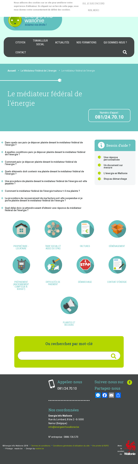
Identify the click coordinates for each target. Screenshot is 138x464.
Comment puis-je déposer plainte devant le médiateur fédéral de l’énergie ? (41, 163)
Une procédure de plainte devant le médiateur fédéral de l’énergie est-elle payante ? (46, 182)
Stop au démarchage (115, 178)
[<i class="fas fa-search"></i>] (113, 356)
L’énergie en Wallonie (115, 173)
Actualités (62, 42)
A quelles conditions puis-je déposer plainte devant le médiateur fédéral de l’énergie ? (45, 153)
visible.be (39, 449)
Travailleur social (40, 42)
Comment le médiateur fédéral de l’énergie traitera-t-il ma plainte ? (42, 191)
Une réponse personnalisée (112, 158)
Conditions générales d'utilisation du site (71, 446)
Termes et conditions (40, 446)
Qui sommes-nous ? (115, 42)
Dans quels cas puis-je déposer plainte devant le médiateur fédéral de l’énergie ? (44, 143)
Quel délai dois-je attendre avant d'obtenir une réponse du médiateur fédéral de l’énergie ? (43, 209)
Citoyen (20, 42)
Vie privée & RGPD (100, 446)
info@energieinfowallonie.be (63, 427)
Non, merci (93, 10)
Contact (20, 52)
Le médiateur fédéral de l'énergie (78, 70)
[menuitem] (20, 42)
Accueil (12, 70)
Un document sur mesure (113, 166)
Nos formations (86, 42)
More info (27, 13)
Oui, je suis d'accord (93, 3)
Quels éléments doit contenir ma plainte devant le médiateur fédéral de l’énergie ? (44, 172)
